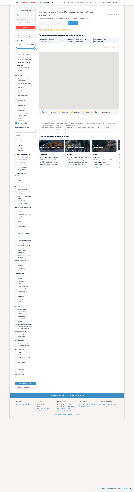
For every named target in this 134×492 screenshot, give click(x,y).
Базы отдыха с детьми (64, 404)
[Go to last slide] (38, 152)
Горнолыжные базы (43, 408)
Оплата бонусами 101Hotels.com (22, 168)
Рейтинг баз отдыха (84, 406)
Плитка (109, 47)
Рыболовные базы (49, 29)
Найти (25, 27)
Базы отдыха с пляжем (64, 410)
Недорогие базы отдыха (23, 404)
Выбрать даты (73, 22)
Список (116, 47)
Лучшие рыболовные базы (64, 29)
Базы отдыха (41, 404)
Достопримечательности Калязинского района (23, 387)
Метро (54, 112)
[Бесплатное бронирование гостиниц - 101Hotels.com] (28, 2)
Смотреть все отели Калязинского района (67, 414)
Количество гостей (21, 19)
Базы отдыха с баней (63, 408)
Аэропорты (89, 112)
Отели (45, 112)
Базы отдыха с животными (65, 406)
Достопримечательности (103, 112)
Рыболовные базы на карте (107, 404)
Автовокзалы (77, 112)
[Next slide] (118, 152)
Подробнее (43, 167)
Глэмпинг (39, 406)
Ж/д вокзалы (65, 112)
